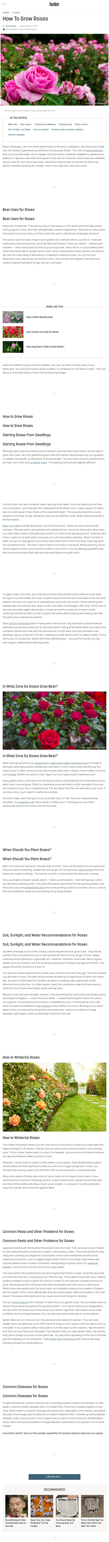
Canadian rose (26, 802)
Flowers (16, 13)
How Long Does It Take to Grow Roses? (45, 347)
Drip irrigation (44, 1006)
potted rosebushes (19, 623)
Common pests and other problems (67, 130)
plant (9, 594)
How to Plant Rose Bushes (39, 317)
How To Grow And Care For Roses (42, 332)
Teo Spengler (11, 26)
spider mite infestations (62, 1339)
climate (12, 774)
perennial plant (95, 150)
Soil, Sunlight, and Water (19, 130)
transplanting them (35, 888)
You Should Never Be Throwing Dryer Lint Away (65, 1523)
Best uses (12, 124)
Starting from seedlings (45, 124)
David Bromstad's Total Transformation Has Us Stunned (15, 1523)
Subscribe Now (53, 1477)
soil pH (6, 967)
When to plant (81, 124)
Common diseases (16, 135)
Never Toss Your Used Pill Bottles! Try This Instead (40, 1523)
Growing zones (65, 124)
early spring (85, 870)
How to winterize (41, 130)
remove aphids (20, 1302)
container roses (38, 463)
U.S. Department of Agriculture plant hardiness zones (59, 763)
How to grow (26, 124)
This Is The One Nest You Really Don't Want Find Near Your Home (92, 1523)
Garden (6, 13)
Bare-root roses (11, 526)
